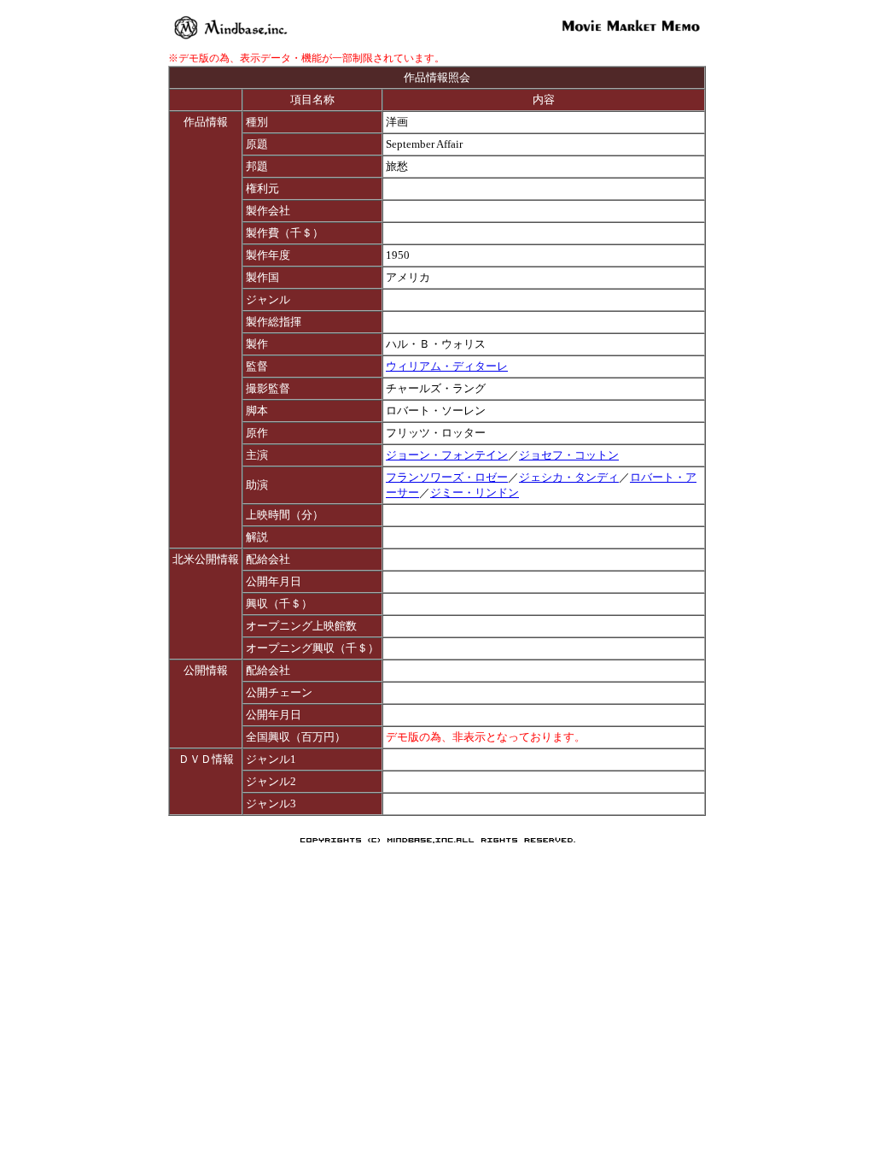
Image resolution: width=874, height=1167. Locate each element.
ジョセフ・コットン (569, 455)
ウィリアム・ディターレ (447, 366)
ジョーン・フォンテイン (447, 455)
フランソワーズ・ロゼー (447, 477)
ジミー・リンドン (474, 492)
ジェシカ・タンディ (569, 477)
